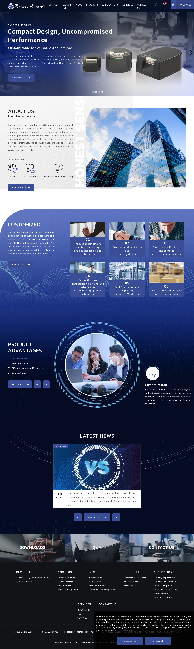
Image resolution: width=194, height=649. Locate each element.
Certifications (64, 585)
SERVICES (128, 4)
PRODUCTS (92, 4)
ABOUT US (67, 6)
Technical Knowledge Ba (102, 589)
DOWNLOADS (83, 610)
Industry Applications (164, 577)
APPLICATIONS (110, 4)
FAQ (79, 613)
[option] (97, 52)
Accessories (130, 585)
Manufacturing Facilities (69, 589)
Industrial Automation (165, 581)
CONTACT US (142, 6)
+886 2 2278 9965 (23, 631)
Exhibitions (95, 581)
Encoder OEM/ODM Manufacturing (33, 577)
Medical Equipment (163, 585)
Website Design (61, 642)
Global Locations (66, 581)
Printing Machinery (163, 597)
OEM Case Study (24, 581)
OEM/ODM (54, 4)
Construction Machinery (166, 589)
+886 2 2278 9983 (48, 631)
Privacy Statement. (122, 630)
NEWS (79, 4)
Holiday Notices (97, 585)
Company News (97, 577)
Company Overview (67, 577)
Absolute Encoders (133, 581)
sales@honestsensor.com (78, 631)
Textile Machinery (163, 593)
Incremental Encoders (135, 577)
